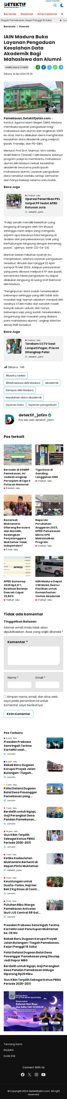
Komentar (17, 642)
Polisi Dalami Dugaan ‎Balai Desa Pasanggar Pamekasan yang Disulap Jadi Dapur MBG (22, 792)
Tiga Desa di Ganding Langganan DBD (46, 473)
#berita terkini (15, 375)
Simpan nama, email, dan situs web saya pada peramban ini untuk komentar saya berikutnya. (31, 701)
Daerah (24, 26)
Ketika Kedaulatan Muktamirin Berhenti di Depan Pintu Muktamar (21, 862)
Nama (12, 678)
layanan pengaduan (43, 405)
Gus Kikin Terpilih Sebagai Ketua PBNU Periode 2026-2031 (19, 839)
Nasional (27, 14)
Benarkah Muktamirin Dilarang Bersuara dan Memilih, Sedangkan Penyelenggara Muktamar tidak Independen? (17, 533)
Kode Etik (9, 1056)
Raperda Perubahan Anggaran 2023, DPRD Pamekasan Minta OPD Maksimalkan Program (47, 531)
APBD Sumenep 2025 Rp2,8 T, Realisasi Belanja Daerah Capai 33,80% (16, 589)
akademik (51, 383)
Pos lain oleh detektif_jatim (36, 420)
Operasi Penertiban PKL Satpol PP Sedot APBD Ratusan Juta (42, 203)
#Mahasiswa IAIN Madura (23, 383)
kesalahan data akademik (24, 397)
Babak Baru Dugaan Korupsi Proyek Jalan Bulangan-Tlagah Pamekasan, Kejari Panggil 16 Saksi (19, 769)
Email (40, 678)
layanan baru (15, 405)
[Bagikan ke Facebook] (44, 67)
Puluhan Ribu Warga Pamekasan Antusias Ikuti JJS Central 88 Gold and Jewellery (22, 909)
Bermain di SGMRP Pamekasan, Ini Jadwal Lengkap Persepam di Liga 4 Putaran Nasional (17, 477)
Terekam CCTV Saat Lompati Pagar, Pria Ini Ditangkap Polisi (42, 348)
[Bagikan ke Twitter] (49, 67)
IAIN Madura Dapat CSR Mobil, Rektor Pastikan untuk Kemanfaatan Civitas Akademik (48, 589)
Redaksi (8, 1050)
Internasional (47, 14)
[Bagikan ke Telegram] (60, 67)
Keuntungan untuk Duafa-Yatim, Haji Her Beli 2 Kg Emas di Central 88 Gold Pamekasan (22, 885)
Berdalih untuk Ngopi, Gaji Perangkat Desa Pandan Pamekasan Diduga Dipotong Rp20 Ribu (20, 815)
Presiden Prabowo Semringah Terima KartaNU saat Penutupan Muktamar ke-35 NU (20, 746)
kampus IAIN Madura (20, 390)
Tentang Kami (13, 1044)
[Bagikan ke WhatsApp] (55, 67)
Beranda (10, 14)
